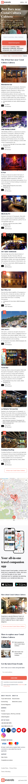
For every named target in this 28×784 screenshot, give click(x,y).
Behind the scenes (17, 701)
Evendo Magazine (5, 704)
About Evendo (16, 698)
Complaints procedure (7, 760)
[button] (15, 496)
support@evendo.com (7, 726)
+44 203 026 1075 (6, 723)
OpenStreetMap (4, 478)
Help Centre (4, 757)
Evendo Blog (4, 701)
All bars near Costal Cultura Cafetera (15, 470)
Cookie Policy (21, 684)
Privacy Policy (7, 686)
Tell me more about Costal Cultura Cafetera (13, 626)
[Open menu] (26, 2)
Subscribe (14, 678)
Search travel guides (14, 42)
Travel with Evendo (6, 698)
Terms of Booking (5, 771)
